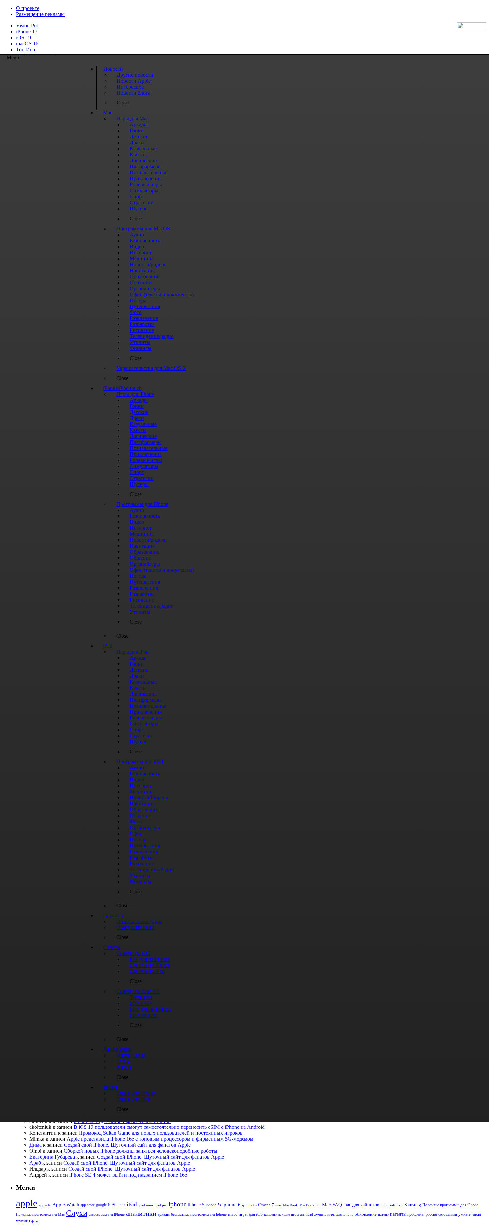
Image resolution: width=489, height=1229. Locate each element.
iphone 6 (231, 1204)
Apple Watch (65, 1204)
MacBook (290, 1205)
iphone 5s (213, 1205)
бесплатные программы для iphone (199, 1214)
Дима (35, 1145)
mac (278, 1205)
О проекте (27, 8)
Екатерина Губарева (52, 1157)
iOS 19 (23, 37)
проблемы (416, 1214)
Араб (35, 1163)
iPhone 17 (26, 31)
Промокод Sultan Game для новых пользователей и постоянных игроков (161, 1133)
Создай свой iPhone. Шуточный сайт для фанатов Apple (127, 1145)
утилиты (23, 1221)
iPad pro (160, 1205)
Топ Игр (25, 49)
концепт (270, 1214)
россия (431, 1214)
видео (232, 1214)
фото (35, 1221)
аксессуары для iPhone (107, 1214)
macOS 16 (27, 43)
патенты (398, 1214)
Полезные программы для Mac (40, 1214)
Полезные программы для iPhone (450, 1205)
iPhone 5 (196, 1204)
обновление (366, 1214)
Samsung (412, 1204)
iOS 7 (121, 1205)
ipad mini (145, 1205)
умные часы (469, 1214)
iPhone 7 (266, 1205)
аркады (164, 1214)
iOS (111, 1204)
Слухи (76, 1213)
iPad (132, 1204)
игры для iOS (251, 1214)
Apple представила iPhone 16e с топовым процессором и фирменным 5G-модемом (160, 1139)
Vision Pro (27, 25)
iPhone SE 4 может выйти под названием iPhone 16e (128, 1175)
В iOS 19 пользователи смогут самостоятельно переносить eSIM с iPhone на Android (169, 1127)
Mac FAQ (332, 1204)
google (101, 1205)
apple (26, 1203)
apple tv (45, 1205)
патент (383, 1214)
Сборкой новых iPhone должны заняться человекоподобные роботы (140, 1151)
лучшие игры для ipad (295, 1214)
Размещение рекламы (40, 14)
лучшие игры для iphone (333, 1214)
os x (400, 1205)
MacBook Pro (310, 1205)
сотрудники (447, 1214)
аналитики (141, 1213)
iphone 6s (249, 1205)
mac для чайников (361, 1204)
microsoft (388, 1205)
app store (88, 1205)
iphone (177, 1204)
